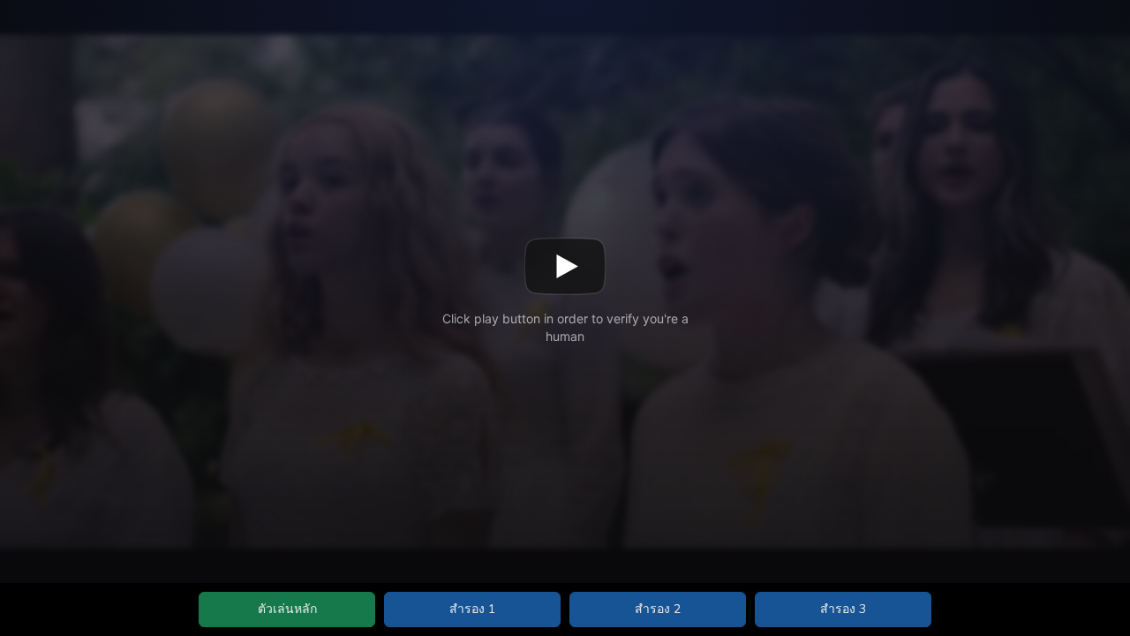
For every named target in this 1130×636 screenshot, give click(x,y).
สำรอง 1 (472, 609)
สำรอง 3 (843, 609)
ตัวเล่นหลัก (287, 609)
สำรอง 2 (658, 609)
